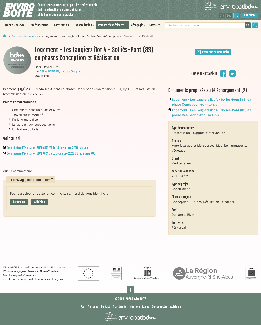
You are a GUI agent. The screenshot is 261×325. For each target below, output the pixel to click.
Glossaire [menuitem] (154, 25)
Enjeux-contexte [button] (14, 25)
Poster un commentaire (215, 52)
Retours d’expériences (26, 36)
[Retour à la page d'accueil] (4, 35)
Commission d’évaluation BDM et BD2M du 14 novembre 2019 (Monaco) (48, 148)
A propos (93, 307)
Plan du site (119, 307)
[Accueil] (19, 10)
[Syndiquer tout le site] (82, 306)
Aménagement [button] (39, 25)
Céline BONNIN (49, 71)
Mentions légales (139, 307)
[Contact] (229, 15)
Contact (105, 307)
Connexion (19, 202)
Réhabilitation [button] (83, 25)
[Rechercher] (248, 25)
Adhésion (249, 15)
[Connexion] (236, 15)
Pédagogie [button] (137, 25)
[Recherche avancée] (255, 25)
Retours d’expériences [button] (111, 25)
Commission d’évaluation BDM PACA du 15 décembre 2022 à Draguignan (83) (51, 153)
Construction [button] (61, 25)
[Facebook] (223, 73)
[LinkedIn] (232, 73)
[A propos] (222, 15)
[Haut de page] (130, 289)
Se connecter (159, 307)
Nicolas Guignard (72, 71)
